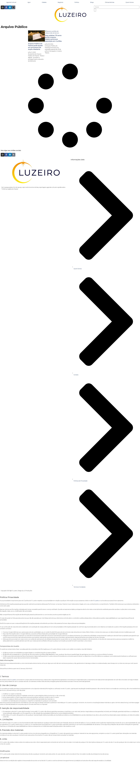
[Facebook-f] (6, 7)
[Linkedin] (10, 7)
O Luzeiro (96, 600)
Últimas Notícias (109, 2)
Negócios (60, 2)
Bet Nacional (50, 654)
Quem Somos (130, 2)
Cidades (44, 2)
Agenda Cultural (11, 2)
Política (77, 2)
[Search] (95, 10)
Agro (29, 2)
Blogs (92, 2)
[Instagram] (2, 7)
